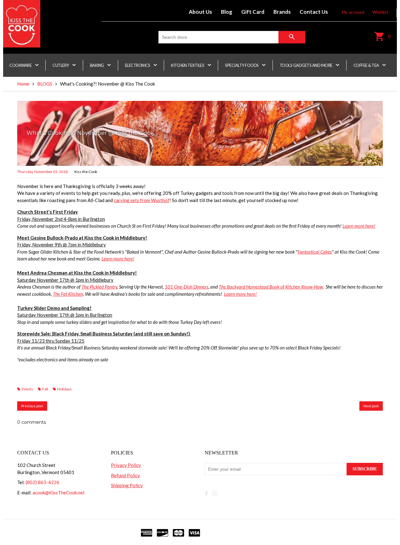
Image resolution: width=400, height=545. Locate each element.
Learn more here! (358, 226)
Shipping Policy (127, 485)
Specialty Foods (242, 65)
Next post (371, 406)
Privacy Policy (126, 465)
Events (27, 389)
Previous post (32, 406)
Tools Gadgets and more (306, 65)
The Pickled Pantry (99, 287)
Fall (45, 389)
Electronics (138, 65)
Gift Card (252, 11)
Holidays (64, 389)
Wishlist (380, 12)
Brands (282, 11)
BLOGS (44, 84)
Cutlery (61, 65)
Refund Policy (125, 475)
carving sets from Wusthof (141, 200)
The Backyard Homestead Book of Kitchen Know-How (271, 287)
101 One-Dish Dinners (186, 287)
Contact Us (314, 11)
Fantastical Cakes (315, 252)
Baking (97, 65)
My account (353, 12)
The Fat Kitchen (68, 294)
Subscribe (364, 469)
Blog (226, 11)
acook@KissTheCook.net (58, 492)
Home (23, 84)
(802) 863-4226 (42, 482)
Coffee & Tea (366, 65)
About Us (200, 11)
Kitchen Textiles (188, 65)
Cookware (20, 65)
